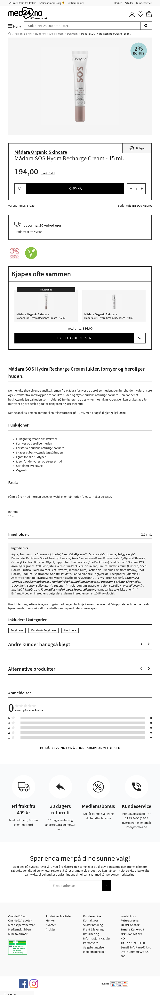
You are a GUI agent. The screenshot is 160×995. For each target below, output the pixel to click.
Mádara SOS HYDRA (139, 205)
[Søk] (146, 26)
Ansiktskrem (56, 33)
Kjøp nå (75, 188)
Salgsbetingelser (94, 947)
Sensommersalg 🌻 (53, 3)
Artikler (129, 3)
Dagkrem (72, 33)
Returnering (91, 934)
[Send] (106, 885)
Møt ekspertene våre (21, 925)
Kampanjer (77, 3)
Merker (118, 3)
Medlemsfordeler (94, 952)
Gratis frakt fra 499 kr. (23, 3)
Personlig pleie (23, 33)
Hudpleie (40, 33)
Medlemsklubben (19, 929)
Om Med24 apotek (20, 920)
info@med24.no (140, 947)
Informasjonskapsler (96, 938)
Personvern (90, 943)
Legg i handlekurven (74, 338)
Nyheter (51, 925)
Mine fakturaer (18, 934)
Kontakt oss (91, 920)
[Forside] (9, 33)
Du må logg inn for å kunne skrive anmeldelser (80, 748)
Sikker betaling (93, 925)
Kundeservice (144, 3)
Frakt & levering (93, 929)
